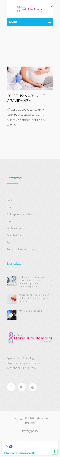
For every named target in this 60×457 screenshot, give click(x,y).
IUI (8, 193)
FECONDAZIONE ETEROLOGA (21, 249)
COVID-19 (39, 109)
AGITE (14, 109)
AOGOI (21, 109)
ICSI (9, 207)
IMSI (9, 221)
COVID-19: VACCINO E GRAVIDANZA (26, 98)
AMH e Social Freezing (30, 311)
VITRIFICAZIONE (14, 228)
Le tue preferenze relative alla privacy (33, 446)
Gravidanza (29, 114)
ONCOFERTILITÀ (14, 235)
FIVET (9, 200)
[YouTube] (33, 387)
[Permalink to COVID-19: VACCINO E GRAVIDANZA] (30, 89)
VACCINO (11, 125)
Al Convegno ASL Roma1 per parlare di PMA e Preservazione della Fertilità (35, 298)
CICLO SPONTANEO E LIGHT (20, 214)
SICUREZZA (25, 120)
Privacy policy (30, 431)
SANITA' (39, 114)
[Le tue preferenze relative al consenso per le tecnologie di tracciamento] (54, 451)
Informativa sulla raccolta (19, 453)
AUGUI (30, 109)
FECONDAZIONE (14, 114)
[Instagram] (22, 387)
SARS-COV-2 (13, 120)
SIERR (35, 120)
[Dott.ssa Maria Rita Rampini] (30, 9)
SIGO (41, 120)
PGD (9, 242)
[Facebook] (11, 387)
